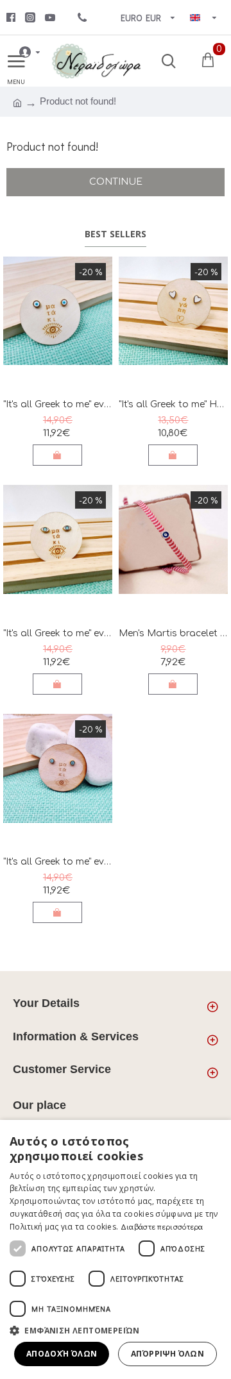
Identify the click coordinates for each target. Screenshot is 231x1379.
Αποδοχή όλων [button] (62, 1353)
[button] (115, 1330)
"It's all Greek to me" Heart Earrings (173, 404)
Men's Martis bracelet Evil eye (173, 633)
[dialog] (115, 1249)
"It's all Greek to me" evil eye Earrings (57, 404)
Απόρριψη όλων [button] (167, 1353)
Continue (115, 182)
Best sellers (115, 234)
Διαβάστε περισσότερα (162, 1226)
